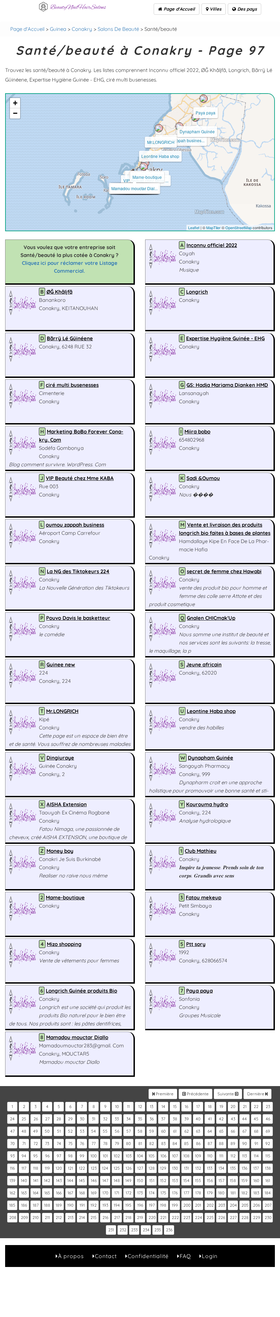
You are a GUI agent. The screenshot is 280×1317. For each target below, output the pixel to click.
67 (244, 1131)
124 (105, 1168)
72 (35, 1143)
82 (151, 1143)
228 (245, 1217)
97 (59, 1155)
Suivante (226, 1093)
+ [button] (15, 103)
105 (152, 1155)
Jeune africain (204, 664)
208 (12, 1217)
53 (82, 1131)
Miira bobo (197, 431)
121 (70, 1168)
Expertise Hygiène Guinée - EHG (225, 338)
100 (93, 1155)
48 (24, 1131)
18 (210, 1106)
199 (175, 1205)
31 (93, 1118)
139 (12, 1180)
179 (210, 1192)
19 (221, 1106)
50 (47, 1131)
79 (117, 1143)
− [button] (15, 113)
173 (140, 1192)
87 (210, 1143)
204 (233, 1205)
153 (175, 1180)
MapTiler (213, 227)
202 (210, 1205)
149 (128, 1180)
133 (209, 1168)
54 (93, 1131)
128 (152, 1168)
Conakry (82, 29)
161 (267, 1180)
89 (232, 1143)
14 (163, 1106)
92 (267, 1143)
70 (12, 1143)
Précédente (197, 1093)
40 (198, 1118)
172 (128, 1192)
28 (58, 1118)
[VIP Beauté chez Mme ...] (144, 166)
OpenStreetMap (238, 227)
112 (233, 1155)
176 (175, 1192)
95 (35, 1155)
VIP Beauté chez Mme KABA (80, 478)
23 (268, 1106)
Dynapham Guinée (197, 131)
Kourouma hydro (207, 804)
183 (256, 1192)
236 (169, 1229)
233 (134, 1229)
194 (117, 1205)
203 (221, 1205)
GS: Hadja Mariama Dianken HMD (227, 385)
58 (140, 1131)
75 (70, 1143)
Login (210, 1256)
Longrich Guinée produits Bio (81, 990)
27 (47, 1118)
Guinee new (60, 664)
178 (198, 1192)
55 (105, 1131)
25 (24, 1118)
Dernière (256, 1093)
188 (47, 1205)
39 (186, 1118)
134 (221, 1168)
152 (163, 1180)
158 (233, 1180)
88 (221, 1143)
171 (116, 1192)
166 (58, 1192)
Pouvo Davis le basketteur (78, 618)
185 (12, 1205)
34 (128, 1118)
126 (128, 1168)
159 (244, 1180)
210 (35, 1217)
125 (117, 1168)
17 (198, 1106)
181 (233, 1192)
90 (244, 1143)
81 (140, 1143)
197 (152, 1205)
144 (70, 1180)
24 (12, 1118)
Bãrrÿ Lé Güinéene (70, 338)
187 (36, 1205)
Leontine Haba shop (160, 156)
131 (186, 1168)
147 (105, 1180)
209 (24, 1217)
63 (198, 1131)
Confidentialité (148, 1256)
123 (94, 1168)
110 (209, 1155)
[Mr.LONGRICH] (159, 128)
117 (24, 1168)
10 (117, 1106)
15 (175, 1106)
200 (187, 1205)
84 (174, 1143)
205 (245, 1205)
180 (221, 1192)
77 (94, 1143)
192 (93, 1205)
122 (82, 1168)
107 (175, 1155)
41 (210, 1118)
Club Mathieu (200, 851)
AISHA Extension (66, 804)
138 (268, 1168)
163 (24, 1192)
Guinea (58, 29)
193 (105, 1205)
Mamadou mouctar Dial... (134, 188)
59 (151, 1131)
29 (70, 1118)
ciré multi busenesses (72, 385)
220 (152, 1217)
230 (268, 1217)
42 (221, 1118)
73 (47, 1143)
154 (186, 1180)
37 (163, 1118)
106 (163, 1155)
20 (232, 1106)
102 (117, 1155)
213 (70, 1217)
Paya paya (205, 112)
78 (105, 1143)
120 (59, 1168)
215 (93, 1217)
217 (117, 1217)
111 (221, 1155)
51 (59, 1131)
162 (12, 1192)
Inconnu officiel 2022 (211, 245)
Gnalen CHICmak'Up (211, 618)
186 (24, 1205)
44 (244, 1118)
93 (12, 1155)
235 (157, 1229)
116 (12, 1168)
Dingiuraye (60, 757)
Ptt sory (196, 944)
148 (117, 1180)
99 (82, 1155)
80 (128, 1143)
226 (221, 1217)
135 (233, 1168)
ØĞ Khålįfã (59, 291)
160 (256, 1180)
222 (175, 1217)
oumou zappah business (75, 524)
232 (123, 1229)
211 (47, 1217)
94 (24, 1155)
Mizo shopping (64, 944)
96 (47, 1155)
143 (59, 1180)
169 (94, 1192)
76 (82, 1143)
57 (128, 1131)
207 (268, 1205)
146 (94, 1180)
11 (128, 1106)
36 (152, 1118)
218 (128, 1217)
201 (198, 1205)
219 (140, 1217)
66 (233, 1131)
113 (244, 1155)
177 (186, 1192)
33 (117, 1118)
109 (198, 1155)
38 (175, 1118)
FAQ (185, 1256)
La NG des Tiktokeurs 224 (78, 571)
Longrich (197, 291)
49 (35, 1131)
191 (82, 1205)
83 (163, 1143)
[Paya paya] (203, 99)
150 (140, 1180)
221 (163, 1217)
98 (70, 1155)
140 (24, 1180)
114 (256, 1155)
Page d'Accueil (178, 9)
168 (82, 1192)
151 (151, 1180)
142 (47, 1180)
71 (24, 1143)
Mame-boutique (147, 177)
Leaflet (193, 227)
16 (186, 1106)
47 (12, 1131)
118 (35, 1168)
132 (198, 1168)
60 (163, 1131)
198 (163, 1205)
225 (210, 1217)
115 (267, 1155)
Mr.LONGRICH (160, 142)
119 (47, 1168)
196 (140, 1205)
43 (233, 1118)
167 (70, 1192)
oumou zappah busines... (181, 140)
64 (210, 1131)
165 (47, 1192)
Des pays (246, 9)
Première (164, 1093)
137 (256, 1168)
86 (198, 1143)
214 (82, 1217)
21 (245, 1106)
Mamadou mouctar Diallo (77, 1037)
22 (256, 1106)
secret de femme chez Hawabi (224, 571)
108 (186, 1155)
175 (163, 1192)
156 (210, 1180)
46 (268, 1118)
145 (82, 1180)
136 (244, 1168)
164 (36, 1192)
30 (82, 1118)
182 (244, 1192)
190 (70, 1205)
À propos (71, 1256)
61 (175, 1131)
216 (105, 1217)
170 (105, 1192)
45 (256, 1118)
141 (35, 1180)
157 (221, 1180)
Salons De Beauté (118, 29)
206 (256, 1205)
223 (186, 1217)
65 (221, 1131)
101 (105, 1155)
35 (140, 1118)
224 (198, 1217)
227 (233, 1217)
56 (117, 1131)
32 (105, 1118)
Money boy (59, 851)
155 (198, 1180)
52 (70, 1131)
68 (256, 1131)
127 (140, 1168)
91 (256, 1143)
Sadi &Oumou (203, 478)
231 (111, 1229)
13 (151, 1106)
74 (59, 1143)
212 (59, 1217)
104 (140, 1155)
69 (268, 1131)
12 (140, 1106)
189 (59, 1205)
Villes (214, 9)
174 (152, 1192)
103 (128, 1155)
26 (35, 1118)
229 (256, 1217)
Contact (106, 1256)
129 (163, 1168)
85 (186, 1143)
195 (128, 1205)
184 (268, 1192)
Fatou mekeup (203, 897)
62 (186, 1131)
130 (175, 1168)
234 (146, 1229)
